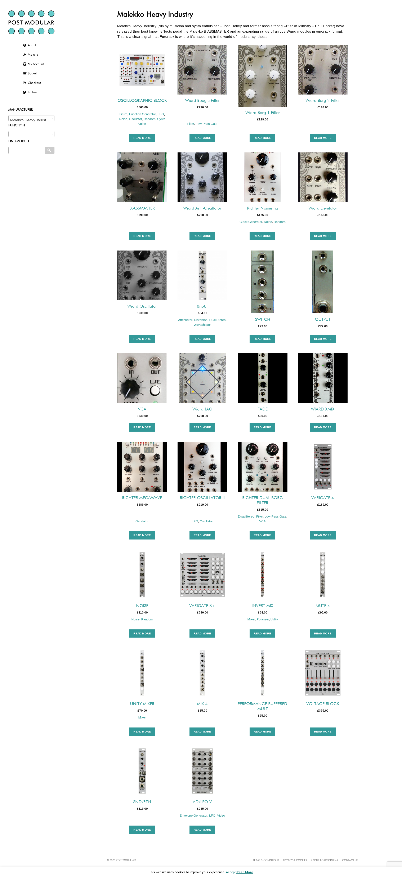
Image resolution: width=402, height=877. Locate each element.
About (32, 45)
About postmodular (324, 860)
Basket (32, 73)
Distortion (200, 320)
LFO (160, 114)
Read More (244, 872)
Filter (190, 123)
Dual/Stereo (217, 320)
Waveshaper (202, 324)
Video (221, 815)
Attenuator (185, 320)
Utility (274, 619)
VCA (262, 521)
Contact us (350, 860)
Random (150, 119)
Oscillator (135, 119)
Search (50, 150)
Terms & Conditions (266, 860)
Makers (33, 54)
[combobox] (31, 118)
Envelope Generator (193, 815)
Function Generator (142, 114)
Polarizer (262, 619)
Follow (32, 92)
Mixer (251, 619)
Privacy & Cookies (295, 860)
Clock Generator (251, 222)
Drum (123, 114)
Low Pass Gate (206, 123)
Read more (142, 137)
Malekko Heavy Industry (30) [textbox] (32, 120)
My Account (36, 64)
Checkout (34, 82)
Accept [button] (231, 872)
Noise (123, 119)
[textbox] (31, 133)
